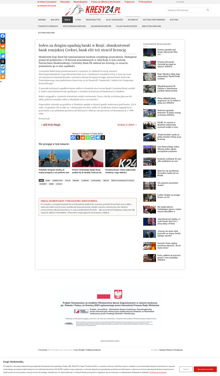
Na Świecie (133, 20)
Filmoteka (65, 2)
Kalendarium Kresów (101, 26)
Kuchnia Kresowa (46, 33)
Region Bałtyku (93, 20)
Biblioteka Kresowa (151, 26)
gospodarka (96, 180)
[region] (110, 367)
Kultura (174, 20)
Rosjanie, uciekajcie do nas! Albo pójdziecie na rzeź (169, 160)
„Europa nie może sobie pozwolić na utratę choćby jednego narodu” (169, 233)
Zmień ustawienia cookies (110, 341)
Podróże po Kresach (48, 26)
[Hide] (1, 82)
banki (48, 180)
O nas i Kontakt (78, 350)
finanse (76, 180)
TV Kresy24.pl (145, 2)
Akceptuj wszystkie (205, 369)
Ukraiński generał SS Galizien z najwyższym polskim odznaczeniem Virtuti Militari (167, 89)
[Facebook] (73, 137)
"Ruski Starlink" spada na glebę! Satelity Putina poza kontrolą (169, 136)
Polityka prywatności (157, 372)
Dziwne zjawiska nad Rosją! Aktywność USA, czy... (167, 51)
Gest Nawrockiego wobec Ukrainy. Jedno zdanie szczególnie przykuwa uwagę (168, 150)
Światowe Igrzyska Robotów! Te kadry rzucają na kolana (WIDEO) (169, 112)
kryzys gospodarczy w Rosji (123, 180)
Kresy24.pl (43, 350)
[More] (2, 76)
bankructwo (58, 180)
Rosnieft (43, 184)
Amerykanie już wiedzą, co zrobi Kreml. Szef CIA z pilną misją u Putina (168, 221)
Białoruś (55, 20)
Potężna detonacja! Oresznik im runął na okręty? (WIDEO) (166, 64)
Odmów (186, 369)
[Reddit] (83, 137)
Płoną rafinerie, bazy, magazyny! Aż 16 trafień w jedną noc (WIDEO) (168, 100)
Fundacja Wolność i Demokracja (171, 350)
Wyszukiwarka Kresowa (74, 26)
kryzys (106, 180)
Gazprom (84, 180)
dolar (67, 180)
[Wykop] (93, 137)
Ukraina (42, 20)
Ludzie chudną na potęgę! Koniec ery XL (168, 196)
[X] (78, 137)
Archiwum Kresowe (46, 5)
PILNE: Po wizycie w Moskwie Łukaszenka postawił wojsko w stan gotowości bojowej (167, 125)
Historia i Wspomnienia (154, 20)
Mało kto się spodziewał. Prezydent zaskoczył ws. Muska (168, 173)
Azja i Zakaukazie (114, 20)
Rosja (67, 20)
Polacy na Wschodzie (126, 26)
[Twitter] (2, 71)
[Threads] (102, 137)
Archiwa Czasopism (46, 2)
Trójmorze (129, 2)
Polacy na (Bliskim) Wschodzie (105, 2)
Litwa (78, 20)
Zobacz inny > (127, 124)
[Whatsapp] (88, 137)
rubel (51, 184)
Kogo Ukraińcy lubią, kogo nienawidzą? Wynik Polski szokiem (168, 76)
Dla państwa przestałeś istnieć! (167, 184)
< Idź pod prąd (50, 124)
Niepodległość (80, 2)
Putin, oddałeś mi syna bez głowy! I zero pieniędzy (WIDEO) (169, 257)
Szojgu (59, 184)
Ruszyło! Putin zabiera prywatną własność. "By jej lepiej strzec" (169, 245)
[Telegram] (97, 137)
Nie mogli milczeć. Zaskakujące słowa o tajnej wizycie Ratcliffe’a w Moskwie (169, 210)
